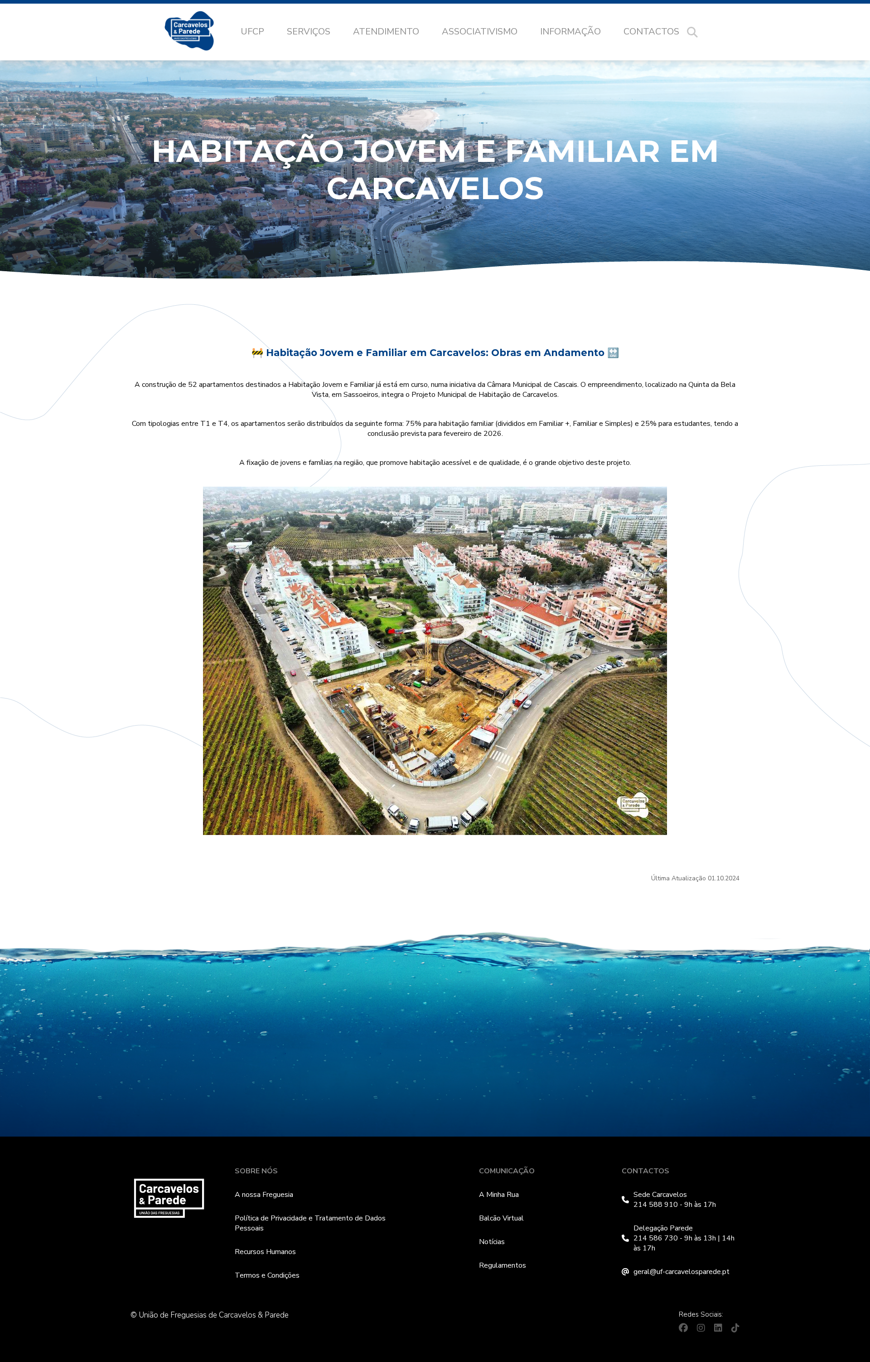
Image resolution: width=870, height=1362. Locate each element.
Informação (570, 31)
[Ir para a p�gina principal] (198, 32)
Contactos (651, 31)
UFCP (252, 31)
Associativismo (479, 31)
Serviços (308, 31)
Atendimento (386, 31)
